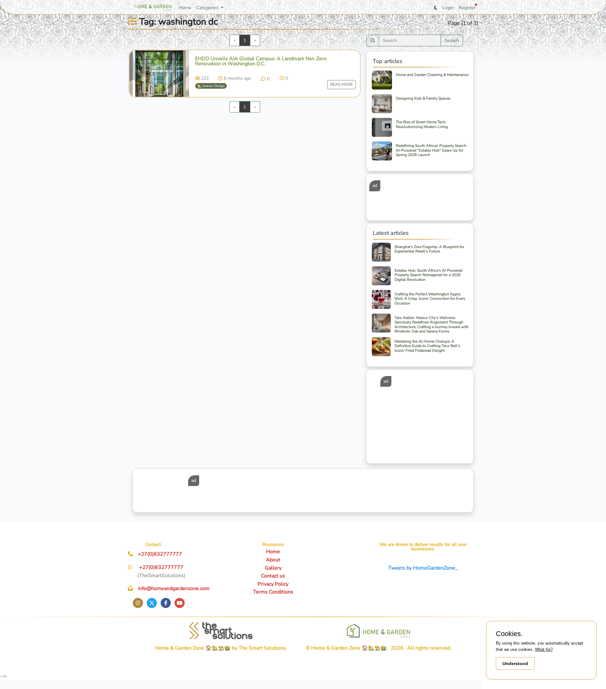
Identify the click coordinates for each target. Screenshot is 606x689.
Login (448, 7)
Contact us (273, 575)
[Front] (220, 630)
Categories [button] (208, 7)
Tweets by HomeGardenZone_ (423, 568)
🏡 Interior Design (211, 86)
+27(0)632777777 (160, 554)
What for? (544, 649)
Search (452, 40)
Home (185, 7)
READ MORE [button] (341, 84)
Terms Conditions (273, 591)
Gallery (273, 568)
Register (467, 7)
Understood (515, 663)
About (273, 559)
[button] (265, 78)
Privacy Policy (273, 584)
